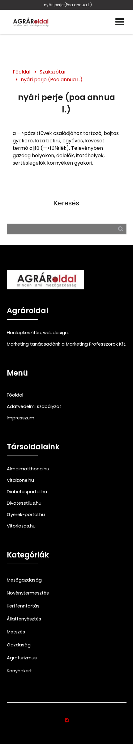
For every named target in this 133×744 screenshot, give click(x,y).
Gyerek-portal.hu (26, 514)
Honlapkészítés (24, 333)
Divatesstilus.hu (24, 503)
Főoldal (21, 71)
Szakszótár (53, 71)
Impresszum (20, 418)
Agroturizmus (22, 658)
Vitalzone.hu (20, 480)
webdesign (55, 333)
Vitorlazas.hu (21, 526)
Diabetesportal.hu (27, 492)
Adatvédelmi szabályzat (34, 406)
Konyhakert (19, 671)
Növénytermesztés (28, 593)
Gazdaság (19, 645)
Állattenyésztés (24, 619)
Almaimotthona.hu (28, 469)
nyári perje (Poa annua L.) (68, 4)
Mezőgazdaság (24, 580)
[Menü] (120, 22)
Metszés (16, 632)
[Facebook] (66, 720)
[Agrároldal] (30, 22)
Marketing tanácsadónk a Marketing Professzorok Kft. (66, 344)
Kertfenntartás (23, 606)
